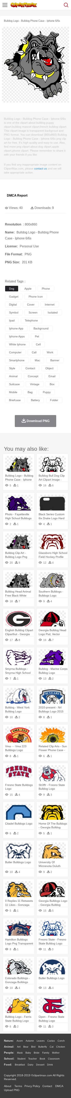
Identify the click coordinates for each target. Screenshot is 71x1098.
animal (13, 376)
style (12, 368)
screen (33, 312)
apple (28, 288)
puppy (47, 392)
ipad (12, 320)
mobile (13, 392)
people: (9, 1052)
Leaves (41, 1040)
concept (33, 376)
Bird (33, 1046)
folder (54, 400)
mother (56, 1052)
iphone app (16, 328)
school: (9, 1058)
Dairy (30, 1064)
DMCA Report (17, 195)
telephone (31, 320)
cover (31, 304)
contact (30, 368)
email (52, 376)
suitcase (14, 384)
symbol (13, 312)
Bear (25, 1046)
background (41, 328)
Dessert (40, 1064)
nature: (9, 1040)
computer (15, 352)
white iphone (17, 344)
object (49, 368)
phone (46, 288)
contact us (40, 168)
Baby (28, 1052)
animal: (9, 1046)
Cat (51, 1046)
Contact (47, 1086)
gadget (13, 296)
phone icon (36, 296)
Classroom (54, 1058)
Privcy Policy (32, 1086)
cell (38, 344)
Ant (19, 1046)
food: (8, 1064)
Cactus (51, 1040)
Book (42, 1058)
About (7, 1086)
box (52, 384)
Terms (18, 1086)
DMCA (59, 1086)
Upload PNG (12, 1090)
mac (37, 360)
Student (21, 1058)
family (45, 1052)
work (50, 352)
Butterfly (42, 1046)
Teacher (32, 1058)
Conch (61, 1040)
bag (30, 392)
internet (49, 304)
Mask (20, 1052)
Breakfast (20, 1064)
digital (13, 304)
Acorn (20, 1040)
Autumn (30, 1040)
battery (35, 400)
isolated (53, 312)
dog (11, 288)
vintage (34, 384)
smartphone (16, 360)
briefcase (15, 400)
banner (54, 360)
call (34, 352)
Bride (36, 1052)
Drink (50, 1064)
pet (37, 336)
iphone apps (17, 336)
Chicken (60, 1046)
